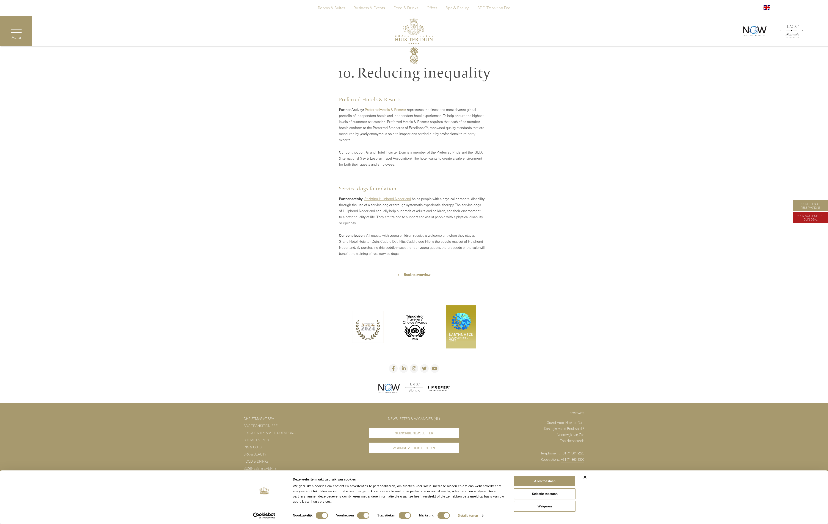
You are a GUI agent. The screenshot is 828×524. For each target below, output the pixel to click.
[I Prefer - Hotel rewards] (439, 389)
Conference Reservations (810, 206)
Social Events (256, 439)
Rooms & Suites (331, 7)
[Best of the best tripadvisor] (368, 327)
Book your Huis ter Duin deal (810, 217)
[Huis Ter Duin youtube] (434, 368)
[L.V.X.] (792, 32)
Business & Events (369, 7)
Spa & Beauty (457, 7)
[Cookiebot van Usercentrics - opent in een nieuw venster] (264, 515)
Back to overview (416, 274)
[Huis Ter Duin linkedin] (403, 368)
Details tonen (468, 515)
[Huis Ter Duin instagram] (414, 368)
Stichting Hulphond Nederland (387, 198)
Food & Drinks (406, 7)
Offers (432, 7)
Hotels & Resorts (393, 109)
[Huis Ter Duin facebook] (393, 368)
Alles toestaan (544, 481)
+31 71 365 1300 (572, 459)
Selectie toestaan (545, 494)
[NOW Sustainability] (389, 389)
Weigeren (545, 506)
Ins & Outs (253, 446)
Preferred (372, 109)
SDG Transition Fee (493, 7)
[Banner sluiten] (584, 477)
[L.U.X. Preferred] (414, 389)
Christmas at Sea (259, 418)
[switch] (363, 515)
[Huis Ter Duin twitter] (424, 368)
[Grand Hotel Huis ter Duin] (414, 32)
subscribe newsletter (414, 433)
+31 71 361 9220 (572, 453)
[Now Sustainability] (755, 31)
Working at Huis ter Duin (414, 447)
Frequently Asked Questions (269, 432)
